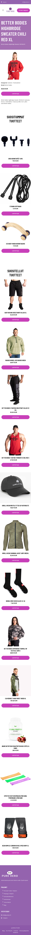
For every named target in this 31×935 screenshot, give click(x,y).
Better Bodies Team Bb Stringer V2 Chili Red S (15, 458)
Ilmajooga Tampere (9, 893)
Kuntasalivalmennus (8, 896)
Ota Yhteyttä (9, 930)
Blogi (5, 905)
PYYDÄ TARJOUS (23, 10)
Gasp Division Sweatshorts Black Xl (16, 313)
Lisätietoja (15, 93)
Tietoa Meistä (7, 902)
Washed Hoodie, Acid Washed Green (15, 360)
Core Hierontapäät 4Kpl (15, 159)
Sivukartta (15, 932)
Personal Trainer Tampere (10, 890)
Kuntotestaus (7, 899)
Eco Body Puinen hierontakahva (15, 244)
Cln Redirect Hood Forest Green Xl (15, 698)
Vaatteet (10, 82)
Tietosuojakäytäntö (24, 930)
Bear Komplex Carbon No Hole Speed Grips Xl (15, 846)
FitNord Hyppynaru (15, 206)
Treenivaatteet (16, 82)
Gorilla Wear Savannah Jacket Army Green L (15, 553)
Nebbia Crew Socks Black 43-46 (15, 601)
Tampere (4, 2)
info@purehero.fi (25, 2)
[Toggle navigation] (3, 10)
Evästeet (15, 930)
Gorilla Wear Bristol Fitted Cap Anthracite (15, 505)
